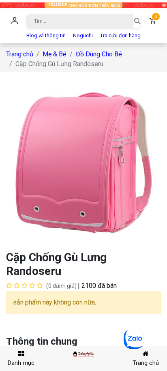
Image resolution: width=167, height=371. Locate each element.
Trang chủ (19, 54)
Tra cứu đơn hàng (120, 35)
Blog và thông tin (46, 35)
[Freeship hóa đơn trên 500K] (83, 5)
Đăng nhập (15, 21)
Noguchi (83, 35)
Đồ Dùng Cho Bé (99, 54)
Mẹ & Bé (54, 54)
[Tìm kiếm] (137, 21)
